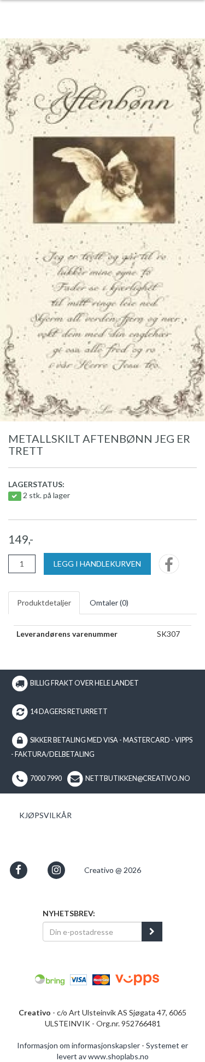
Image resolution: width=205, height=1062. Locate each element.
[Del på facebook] (169, 567)
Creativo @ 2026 (112, 870)
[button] (18, 870)
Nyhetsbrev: (69, 913)
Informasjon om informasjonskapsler (78, 1045)
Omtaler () (109, 602)
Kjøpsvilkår (45, 815)
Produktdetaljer (44, 602)
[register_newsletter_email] (152, 931)
